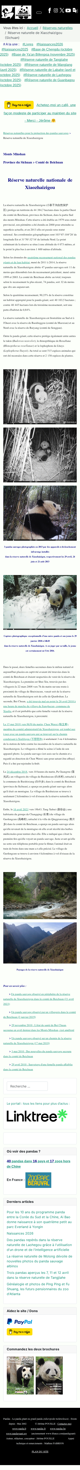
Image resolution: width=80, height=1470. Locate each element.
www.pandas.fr (38, 1428)
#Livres (28, 44)
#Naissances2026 (50, 44)
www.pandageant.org (16, 1433)
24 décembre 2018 (17, 771)
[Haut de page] (75, 1465)
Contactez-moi (64, 1423)
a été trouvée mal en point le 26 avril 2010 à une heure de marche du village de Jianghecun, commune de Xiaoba (39, 706)
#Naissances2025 (15, 49)
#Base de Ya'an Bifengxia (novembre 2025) (43, 54)
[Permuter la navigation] (39, 13)
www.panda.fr (19, 1428)
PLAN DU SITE (40, 1451)
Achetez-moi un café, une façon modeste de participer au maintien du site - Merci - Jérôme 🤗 (40, 113)
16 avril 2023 (21, 809)
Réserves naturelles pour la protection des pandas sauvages (36, 133)
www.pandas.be (58, 1428)
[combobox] (27, 1086)
